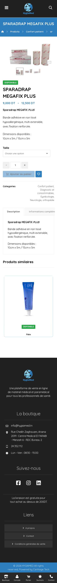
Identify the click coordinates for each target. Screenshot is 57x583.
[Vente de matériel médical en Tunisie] (28, 9)
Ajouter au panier (21, 174)
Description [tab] (13, 211)
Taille (6, 148)
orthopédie (48, 200)
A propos (30, 528)
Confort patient (46, 186)
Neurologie (35, 200)
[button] (6, 7)
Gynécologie (47, 196)
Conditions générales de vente (30, 544)
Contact (30, 536)
